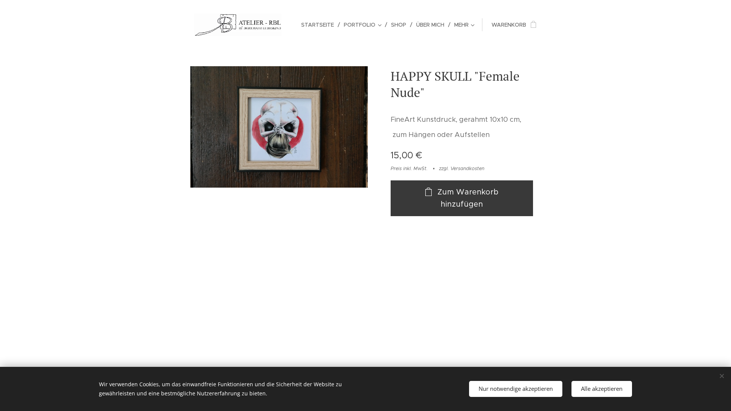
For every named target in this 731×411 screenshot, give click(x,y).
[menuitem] (319, 24)
